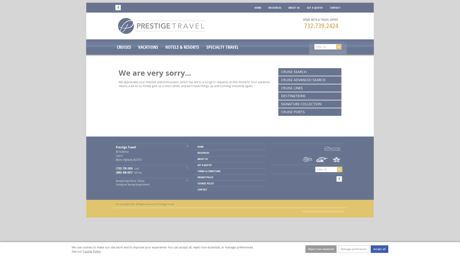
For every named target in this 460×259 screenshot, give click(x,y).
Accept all (379, 249)
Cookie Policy (92, 251)
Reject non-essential (321, 249)
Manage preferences (354, 249)
